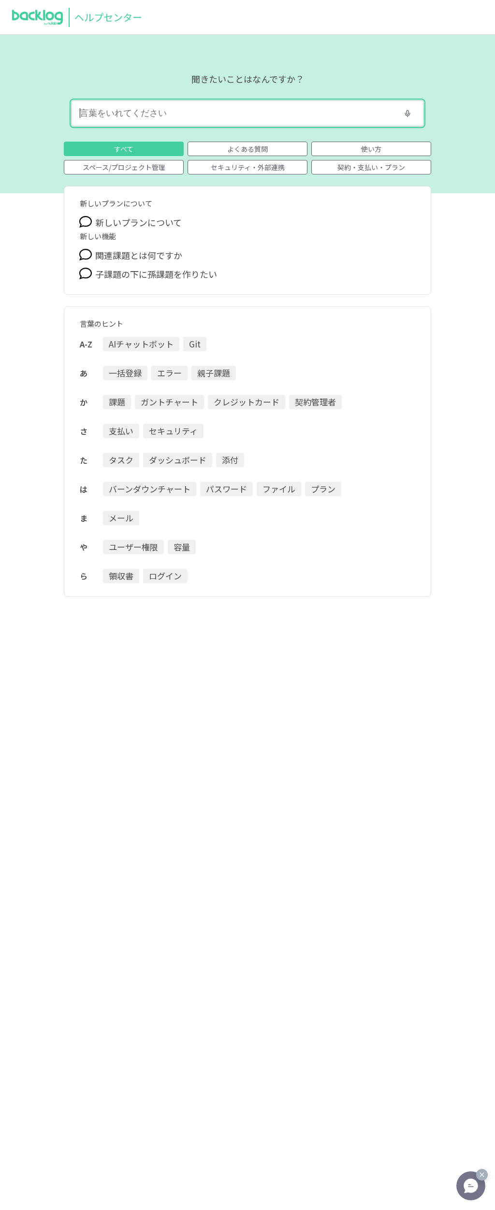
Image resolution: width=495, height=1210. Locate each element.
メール (121, 518)
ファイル (278, 489)
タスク (121, 460)
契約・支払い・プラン (371, 167)
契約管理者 (315, 402)
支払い (121, 431)
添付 (230, 460)
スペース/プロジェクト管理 (124, 167)
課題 (117, 402)
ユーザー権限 (133, 547)
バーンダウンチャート (149, 489)
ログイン (165, 576)
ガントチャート (169, 402)
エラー (169, 373)
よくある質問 (247, 149)
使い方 (371, 149)
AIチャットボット (141, 344)
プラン (323, 489)
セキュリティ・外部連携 (248, 167)
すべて (123, 149)
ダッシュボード (177, 460)
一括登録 (125, 373)
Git (195, 344)
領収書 (121, 576)
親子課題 (213, 373)
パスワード (226, 489)
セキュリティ (173, 431)
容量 (182, 547)
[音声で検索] (407, 113)
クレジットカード (246, 402)
